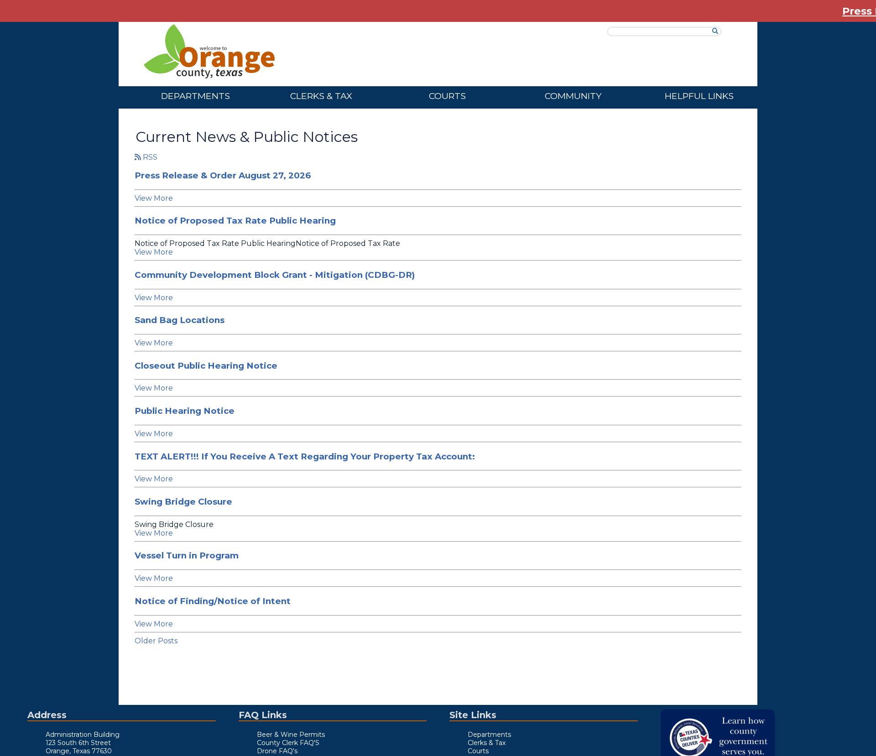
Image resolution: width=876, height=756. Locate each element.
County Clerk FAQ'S (288, 743)
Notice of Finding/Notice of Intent (213, 601)
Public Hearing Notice (185, 411)
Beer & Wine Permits (291, 734)
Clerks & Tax (321, 95)
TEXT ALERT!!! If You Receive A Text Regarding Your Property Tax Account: (305, 456)
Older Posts (156, 640)
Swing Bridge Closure (183, 501)
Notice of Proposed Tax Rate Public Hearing (235, 220)
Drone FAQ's (277, 751)
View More (154, 198)
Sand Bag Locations (179, 320)
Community (573, 95)
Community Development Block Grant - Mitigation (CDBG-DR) (275, 275)
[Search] (715, 31)
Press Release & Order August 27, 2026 (223, 175)
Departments (195, 95)
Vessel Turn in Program (187, 555)
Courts (447, 95)
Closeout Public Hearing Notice (206, 365)
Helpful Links (699, 95)
